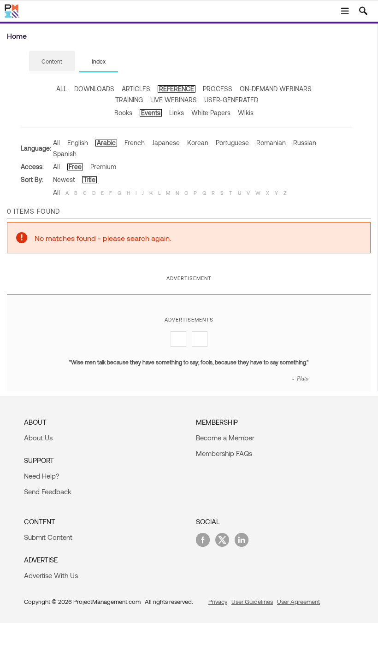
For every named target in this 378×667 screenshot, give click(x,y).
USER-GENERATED (231, 100)
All (56, 142)
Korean (197, 142)
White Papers (210, 113)
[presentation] (52, 61)
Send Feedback (47, 491)
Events (150, 113)
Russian (304, 142)
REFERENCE (176, 89)
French (134, 142)
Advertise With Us (51, 575)
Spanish (65, 154)
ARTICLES (136, 89)
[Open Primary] (344, 11)
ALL (61, 89)
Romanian (271, 142)
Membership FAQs (224, 453)
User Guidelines (252, 601)
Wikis (246, 113)
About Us (38, 437)
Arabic (106, 142)
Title (89, 179)
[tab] (52, 61)
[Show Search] (363, 11)
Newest (64, 179)
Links (176, 113)
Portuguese (232, 142)
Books (123, 113)
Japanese (166, 142)
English (77, 142)
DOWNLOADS (94, 89)
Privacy (217, 601)
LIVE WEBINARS (173, 100)
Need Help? (41, 476)
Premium (103, 166)
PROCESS (217, 89)
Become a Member (225, 437)
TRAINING (129, 100)
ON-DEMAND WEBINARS (276, 89)
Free (75, 166)
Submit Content (48, 537)
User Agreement (298, 601)
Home (17, 35)
